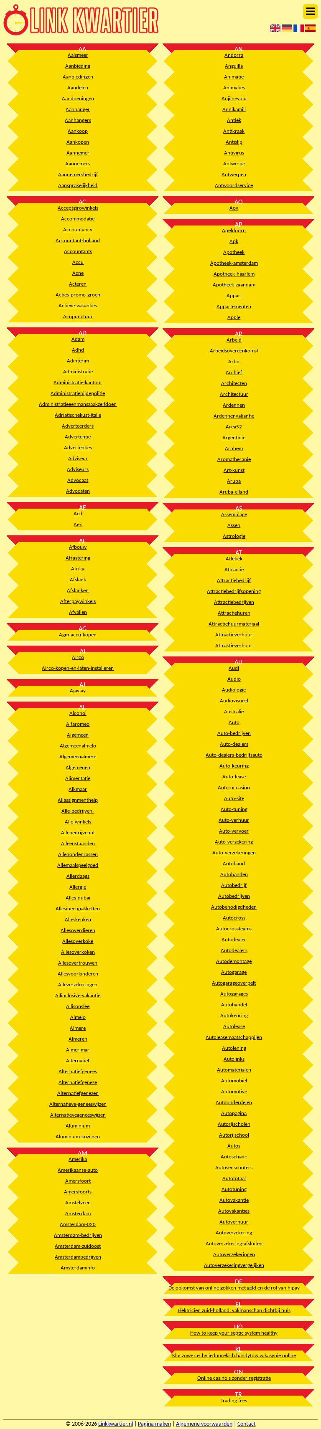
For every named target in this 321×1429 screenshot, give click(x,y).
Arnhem (234, 448)
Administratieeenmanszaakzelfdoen (78, 404)
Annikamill (234, 109)
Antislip (234, 142)
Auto (234, 722)
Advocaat (77, 480)
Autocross (234, 918)
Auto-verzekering (234, 842)
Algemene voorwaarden (204, 1424)
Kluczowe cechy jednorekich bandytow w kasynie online (234, 1355)
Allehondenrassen (78, 854)
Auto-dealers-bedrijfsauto (234, 755)
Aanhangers (78, 120)
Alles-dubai (78, 898)
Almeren (78, 1039)
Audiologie (234, 690)
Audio (234, 679)
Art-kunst (234, 470)
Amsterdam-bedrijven (78, 1235)
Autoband (234, 864)
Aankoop (78, 131)
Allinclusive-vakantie (77, 995)
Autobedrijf (234, 885)
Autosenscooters (233, 1168)
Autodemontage (234, 961)
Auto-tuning (234, 809)
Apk (233, 241)
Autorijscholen (234, 1124)
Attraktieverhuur (233, 646)
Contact (246, 1424)
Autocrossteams (234, 929)
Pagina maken (154, 1424)
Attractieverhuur (233, 635)
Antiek (234, 120)
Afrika (77, 569)
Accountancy (77, 230)
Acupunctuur (78, 316)
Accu (78, 262)
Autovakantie (234, 1200)
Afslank (78, 580)
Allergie (77, 887)
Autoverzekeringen (234, 1254)
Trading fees (234, 1401)
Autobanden (234, 874)
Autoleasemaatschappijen (234, 1037)
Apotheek (234, 252)
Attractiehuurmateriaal (234, 624)
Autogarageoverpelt (234, 983)
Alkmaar (78, 789)
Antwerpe (234, 164)
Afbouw (78, 547)
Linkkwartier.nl (115, 1424)
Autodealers (234, 950)
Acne (78, 273)
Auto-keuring (234, 766)
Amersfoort (78, 1181)
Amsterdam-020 (78, 1224)
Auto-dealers (234, 744)
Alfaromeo (77, 724)
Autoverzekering (234, 1233)
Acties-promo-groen (78, 295)
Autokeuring (234, 1016)
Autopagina (234, 1113)
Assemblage (234, 514)
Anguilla (234, 66)
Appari (234, 296)
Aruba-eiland (233, 492)
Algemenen (78, 767)
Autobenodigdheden (234, 907)
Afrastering (78, 558)
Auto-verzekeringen (234, 853)
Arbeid (234, 340)
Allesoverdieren (78, 930)
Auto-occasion (234, 788)
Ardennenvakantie (234, 416)
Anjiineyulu (234, 98)
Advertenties (78, 448)
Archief (234, 372)
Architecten (234, 383)
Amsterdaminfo (78, 1268)
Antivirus (234, 153)
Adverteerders (78, 426)
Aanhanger (78, 109)
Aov (233, 208)
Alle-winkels (78, 822)
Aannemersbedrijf (78, 174)
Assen (233, 525)
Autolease (234, 1026)
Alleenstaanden (78, 843)
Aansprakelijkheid (77, 185)
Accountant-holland (78, 240)
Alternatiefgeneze (78, 1082)
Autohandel (234, 1005)
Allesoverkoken (78, 952)
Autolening (234, 1048)
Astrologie (234, 536)
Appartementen (234, 306)
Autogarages (234, 994)
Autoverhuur (233, 1222)
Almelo (78, 1017)
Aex (78, 524)
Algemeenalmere (77, 757)
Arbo (233, 362)
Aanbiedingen (78, 77)
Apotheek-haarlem (234, 274)
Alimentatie (77, 778)
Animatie (234, 77)
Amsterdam (78, 1213)
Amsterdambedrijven (78, 1257)
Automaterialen (234, 1070)
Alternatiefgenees (78, 1071)
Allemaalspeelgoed (77, 865)
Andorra (233, 55)
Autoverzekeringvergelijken (234, 1265)
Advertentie (78, 437)
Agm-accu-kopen (78, 635)
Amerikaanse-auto (78, 1170)
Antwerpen (234, 174)
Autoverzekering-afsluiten (234, 1244)
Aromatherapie (234, 459)
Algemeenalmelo (78, 746)
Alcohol (78, 713)
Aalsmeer (78, 55)
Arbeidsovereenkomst (234, 351)
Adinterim (78, 361)
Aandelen (77, 88)
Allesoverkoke (77, 941)
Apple (233, 317)
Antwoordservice (234, 185)
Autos (233, 1146)
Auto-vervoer (234, 831)
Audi (234, 668)
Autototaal (234, 1178)
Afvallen (78, 612)
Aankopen (77, 142)
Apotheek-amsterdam (234, 263)
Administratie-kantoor (78, 382)
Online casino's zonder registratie (234, 1378)
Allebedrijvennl (77, 833)
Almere (78, 1028)
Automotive (234, 1092)
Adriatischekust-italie (78, 415)
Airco (78, 657)
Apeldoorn (234, 230)
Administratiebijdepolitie (78, 393)
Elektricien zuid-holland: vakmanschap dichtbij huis (234, 1310)
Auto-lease (234, 777)
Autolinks (234, 1059)
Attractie (234, 570)
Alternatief (77, 1061)
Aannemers (77, 164)
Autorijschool (234, 1135)
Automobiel (234, 1081)
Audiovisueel (234, 701)
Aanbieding (77, 66)
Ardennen (234, 405)
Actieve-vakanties (78, 306)
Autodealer (234, 940)
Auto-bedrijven (234, 733)
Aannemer (77, 153)
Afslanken (78, 590)
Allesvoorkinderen (78, 974)
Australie (234, 711)
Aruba (234, 481)
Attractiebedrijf (234, 580)
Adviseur (78, 458)
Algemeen (78, 735)
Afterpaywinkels (78, 601)
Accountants (78, 251)
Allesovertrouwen (77, 963)
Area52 (234, 427)
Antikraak (234, 131)
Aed (78, 514)
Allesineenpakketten (78, 909)
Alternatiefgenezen (78, 1093)
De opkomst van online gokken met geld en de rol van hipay (234, 1288)
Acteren (78, 284)
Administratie (78, 372)
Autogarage (234, 972)
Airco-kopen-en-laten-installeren (78, 668)
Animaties (234, 88)
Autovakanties (234, 1211)
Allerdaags (77, 876)
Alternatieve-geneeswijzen (78, 1104)
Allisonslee (77, 1006)
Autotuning (234, 1189)
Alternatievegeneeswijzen (78, 1115)
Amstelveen (78, 1203)
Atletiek (234, 559)
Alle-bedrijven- (77, 811)
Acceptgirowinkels (78, 208)
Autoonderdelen (234, 1102)
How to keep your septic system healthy (234, 1333)
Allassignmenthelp (78, 800)
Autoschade (234, 1157)
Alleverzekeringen (77, 985)
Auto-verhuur (234, 820)
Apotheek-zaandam (234, 285)
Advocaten (78, 491)
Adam (77, 339)
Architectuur (234, 394)
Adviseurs (78, 469)
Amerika (78, 1159)
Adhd (78, 350)
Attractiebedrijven (234, 602)
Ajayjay (78, 691)
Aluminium (78, 1126)
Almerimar (77, 1050)
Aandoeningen (78, 98)
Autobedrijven (234, 896)
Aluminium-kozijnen (78, 1137)
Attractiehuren (234, 613)
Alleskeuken (78, 919)
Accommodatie (77, 219)
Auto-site (234, 798)
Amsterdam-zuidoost (78, 1246)
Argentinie (233, 438)
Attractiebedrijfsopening (234, 591)
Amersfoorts (78, 1192)
